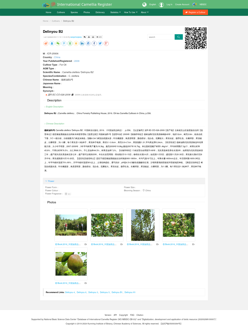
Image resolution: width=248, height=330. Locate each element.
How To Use (129, 12)
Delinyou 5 (105, 292)
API (115, 314)
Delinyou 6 (81, 292)
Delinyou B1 (117, 292)
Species (74, 12)
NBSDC (203, 4)
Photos (87, 12)
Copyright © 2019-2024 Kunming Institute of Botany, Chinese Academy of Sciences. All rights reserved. (112, 323)
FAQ (132, 314)
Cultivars (61, 12)
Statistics (114, 12)
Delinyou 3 (93, 292)
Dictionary (100, 12)
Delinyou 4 (70, 292)
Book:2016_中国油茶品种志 (70, 244)
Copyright (123, 314)
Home (48, 12)
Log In (169, 4)
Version (108, 314)
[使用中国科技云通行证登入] (194, 4)
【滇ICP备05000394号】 (171, 323)
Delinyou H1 (130, 292)
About (143, 12)
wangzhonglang (76, 37)
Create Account (182, 4)
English (152, 4)
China (57, 57)
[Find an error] (85, 36)
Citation (139, 314)
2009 (76, 61)
